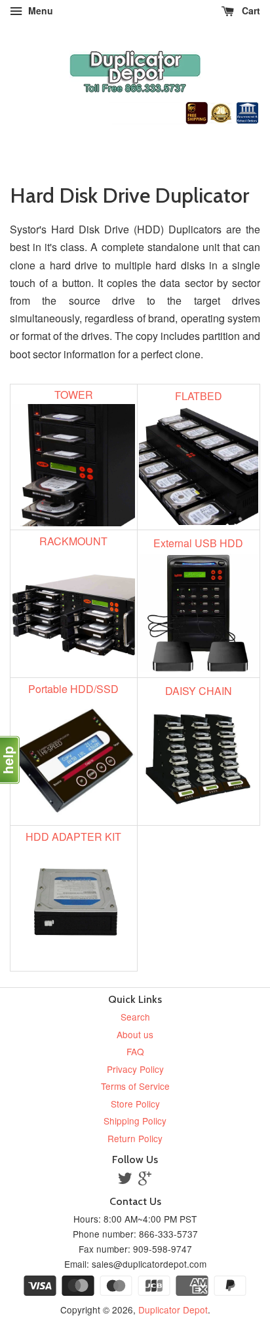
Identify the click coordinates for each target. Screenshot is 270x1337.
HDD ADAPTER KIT (73, 836)
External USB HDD (198, 542)
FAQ (135, 1051)
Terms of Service (135, 1085)
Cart (249, 10)
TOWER (73, 394)
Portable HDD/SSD (73, 688)
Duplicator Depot (173, 1309)
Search (135, 1016)
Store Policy (135, 1103)
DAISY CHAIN (198, 690)
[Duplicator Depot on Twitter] (125, 1180)
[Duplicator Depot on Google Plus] (145, 1180)
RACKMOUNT (73, 541)
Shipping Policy (135, 1120)
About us (135, 1034)
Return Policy (135, 1138)
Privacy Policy (135, 1068)
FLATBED (198, 395)
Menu (39, 10)
